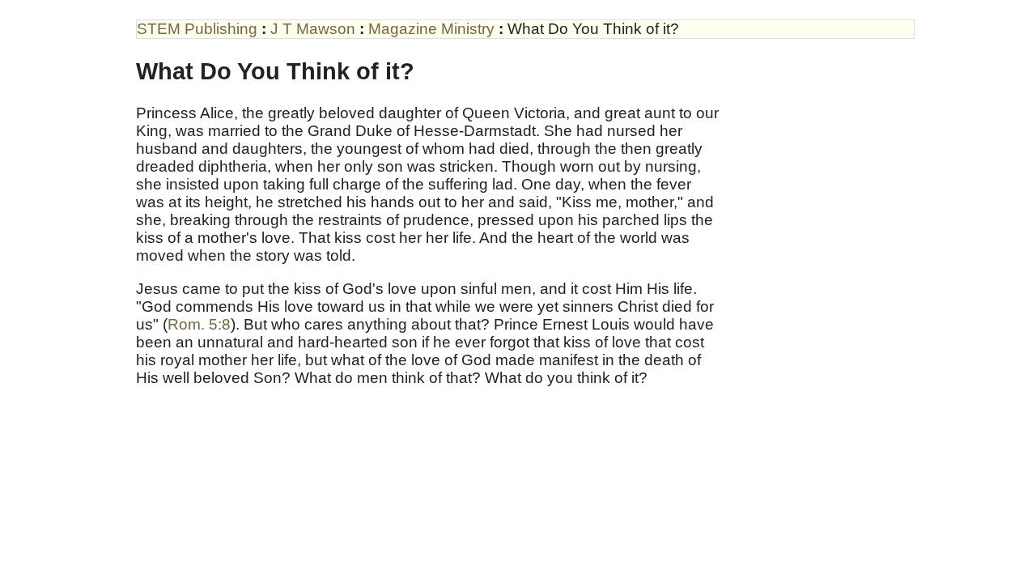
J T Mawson (312, 28)
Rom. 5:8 (199, 324)
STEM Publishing (197, 28)
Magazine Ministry (431, 28)
